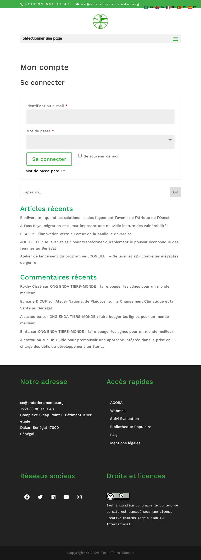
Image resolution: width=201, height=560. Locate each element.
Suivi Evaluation (124, 418)
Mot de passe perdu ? (45, 171)
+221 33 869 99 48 (37, 409)
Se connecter (49, 159)
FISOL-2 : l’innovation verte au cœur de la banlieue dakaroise (75, 234)
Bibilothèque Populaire (130, 427)
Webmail (118, 411)
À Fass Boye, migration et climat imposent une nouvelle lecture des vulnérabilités (94, 226)
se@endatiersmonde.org (42, 402)
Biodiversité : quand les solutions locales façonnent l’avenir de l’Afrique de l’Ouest (95, 217)
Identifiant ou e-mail (56, 105)
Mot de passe (49, 131)
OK (175, 192)
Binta (25, 331)
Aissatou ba (30, 316)
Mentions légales (125, 443)
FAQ (113, 435)
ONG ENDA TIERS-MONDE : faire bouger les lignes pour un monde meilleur (105, 331)
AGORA (116, 402)
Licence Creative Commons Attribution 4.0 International (140, 518)
